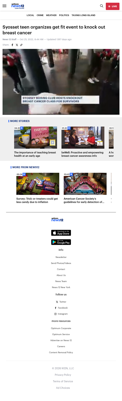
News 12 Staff (9, 39)
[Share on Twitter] (17, 45)
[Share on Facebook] (12, 45)
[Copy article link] (21, 45)
